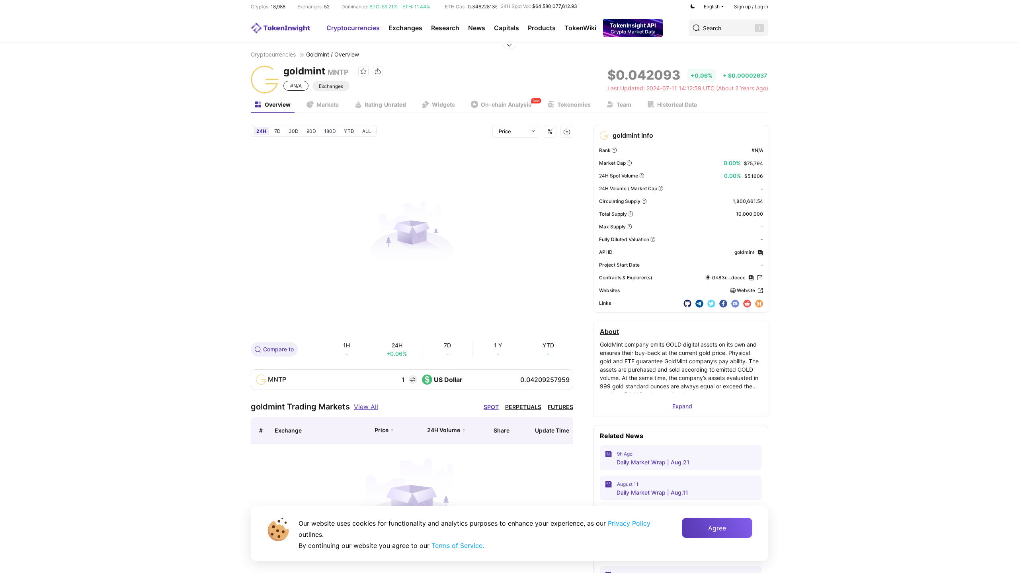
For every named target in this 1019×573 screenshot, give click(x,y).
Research (445, 28)
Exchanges (405, 28)
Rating (385, 104)
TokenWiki (580, 28)
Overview (278, 104)
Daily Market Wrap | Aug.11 (652, 492)
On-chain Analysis (506, 104)
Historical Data (677, 104)
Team (624, 104)
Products (542, 28)
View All (366, 407)
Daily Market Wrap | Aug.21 (653, 462)
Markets (327, 104)
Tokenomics (574, 104)
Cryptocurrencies (353, 28)
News (476, 28)
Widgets (443, 104)
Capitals (506, 28)
